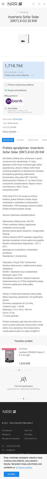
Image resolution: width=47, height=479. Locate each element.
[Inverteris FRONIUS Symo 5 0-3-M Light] (9, 356)
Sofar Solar (17, 119)
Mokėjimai (6, 434)
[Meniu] (3, 4)
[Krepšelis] (44, 4)
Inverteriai (24, 12)
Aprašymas (8, 140)
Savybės (20, 140)
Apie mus (28, 430)
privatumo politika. (24, 467)
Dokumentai (33, 140)
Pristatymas (7, 430)
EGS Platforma (31, 439)
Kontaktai (28, 434)
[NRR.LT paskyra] (39, 4)
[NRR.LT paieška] (34, 4)
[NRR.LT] (15, 4)
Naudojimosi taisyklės (11, 439)
